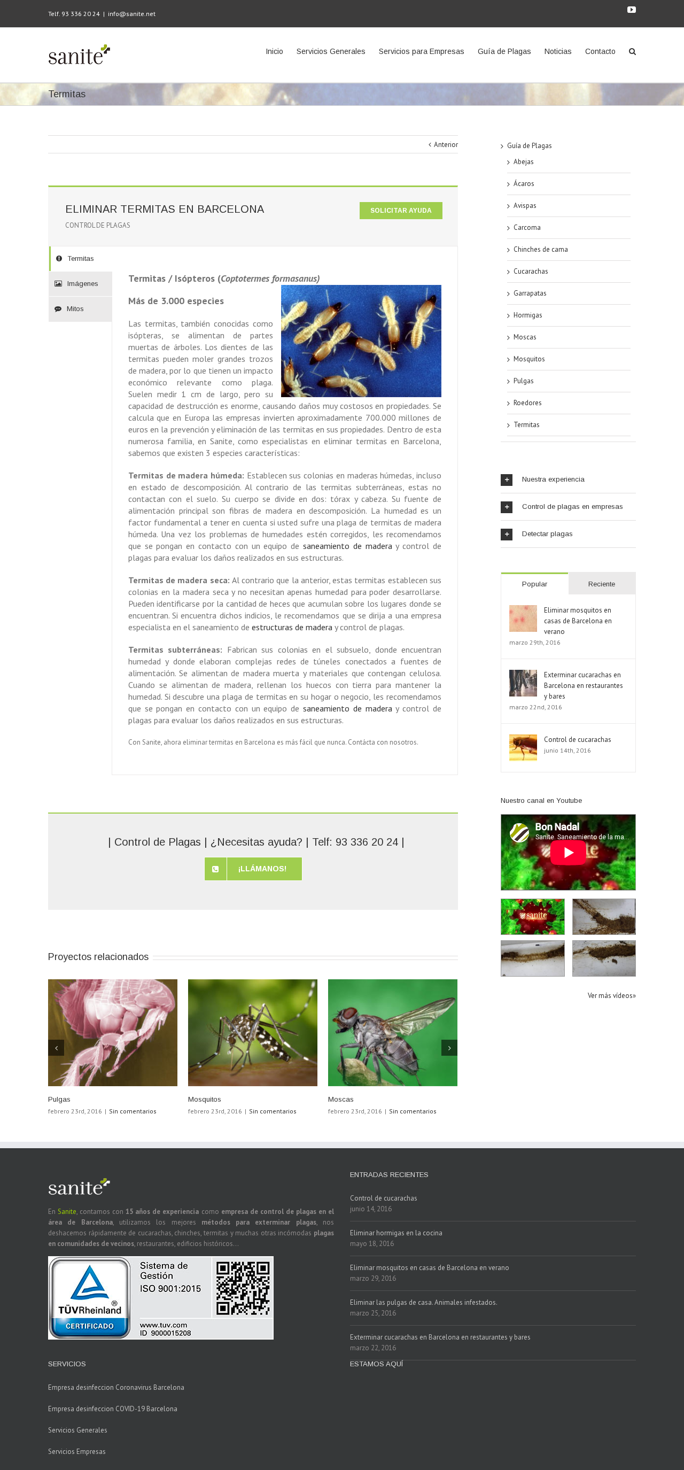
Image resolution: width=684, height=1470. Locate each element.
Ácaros (524, 183)
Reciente (601, 584)
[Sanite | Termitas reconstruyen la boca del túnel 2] (533, 958)
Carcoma (527, 227)
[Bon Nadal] (533, 917)
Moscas (341, 1099)
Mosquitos (204, 1099)
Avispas (525, 205)
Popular (534, 584)
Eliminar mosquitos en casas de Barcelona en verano (578, 621)
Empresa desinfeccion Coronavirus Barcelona (116, 1387)
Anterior (446, 144)
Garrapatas (530, 293)
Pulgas (59, 1099)
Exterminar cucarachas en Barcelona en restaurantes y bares (583, 685)
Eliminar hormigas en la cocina (396, 1232)
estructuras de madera (292, 627)
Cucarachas (531, 271)
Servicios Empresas (77, 1451)
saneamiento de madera (347, 545)
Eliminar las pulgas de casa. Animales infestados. (424, 1302)
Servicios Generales (77, 1430)
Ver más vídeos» (612, 995)
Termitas (527, 424)
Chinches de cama (541, 249)
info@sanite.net (132, 14)
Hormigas (528, 315)
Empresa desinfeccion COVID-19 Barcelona (112, 1408)
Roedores (528, 402)
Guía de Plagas (529, 145)
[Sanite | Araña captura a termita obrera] (604, 958)
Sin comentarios (133, 1111)
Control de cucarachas (577, 739)
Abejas (524, 161)
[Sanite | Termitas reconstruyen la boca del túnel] (604, 917)
